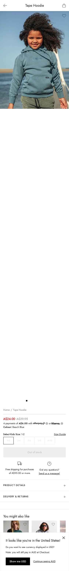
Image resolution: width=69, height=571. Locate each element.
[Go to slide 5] (41, 400)
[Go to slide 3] (34, 400)
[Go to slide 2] (30, 400)
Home (6, 410)
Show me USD (18, 561)
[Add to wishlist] (64, 15)
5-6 (29, 440)
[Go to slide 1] (26, 400)
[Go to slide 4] (37, 400)
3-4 (19, 440)
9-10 (49, 440)
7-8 (39, 440)
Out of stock (34, 452)
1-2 (8, 440)
